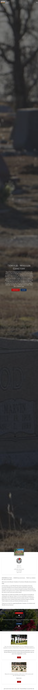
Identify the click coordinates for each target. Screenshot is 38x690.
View (19, 657)
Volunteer (19, 623)
